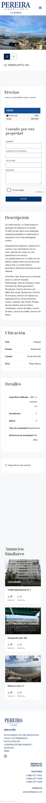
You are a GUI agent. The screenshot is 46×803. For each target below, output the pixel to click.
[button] (40, 8)
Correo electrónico (16, 151)
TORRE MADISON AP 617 (19, 590)
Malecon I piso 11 (16, 686)
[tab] (7, 57)
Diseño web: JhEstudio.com (8, 801)
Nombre (9, 142)
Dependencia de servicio (19, 465)
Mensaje (10, 170)
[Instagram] (5, 756)
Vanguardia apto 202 (17, 638)
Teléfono (10, 161)
